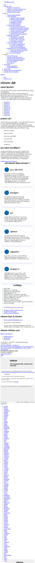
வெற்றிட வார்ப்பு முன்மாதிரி (17, 39)
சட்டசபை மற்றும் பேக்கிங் (13, 53)
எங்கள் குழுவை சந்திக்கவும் (14, 10)
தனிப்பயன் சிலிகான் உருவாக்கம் (19, 50)
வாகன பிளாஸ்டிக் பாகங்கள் (17, 26)
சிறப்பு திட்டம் (10, 63)
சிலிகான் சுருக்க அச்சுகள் (17, 19)
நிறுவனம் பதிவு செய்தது (13, 7)
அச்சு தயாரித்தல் (11, 16)
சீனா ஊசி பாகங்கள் (6, 348)
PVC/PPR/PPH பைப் (12, 67)
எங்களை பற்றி (7, 6)
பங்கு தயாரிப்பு (4, 349)
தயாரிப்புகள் (7, 64)
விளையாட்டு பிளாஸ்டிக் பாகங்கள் (19, 29)
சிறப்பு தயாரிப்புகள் (12, 66)
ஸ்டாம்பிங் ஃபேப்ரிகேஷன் (16, 45)
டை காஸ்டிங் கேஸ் (12, 61)
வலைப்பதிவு (7, 69)
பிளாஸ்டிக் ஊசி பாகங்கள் (14, 25)
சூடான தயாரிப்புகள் (6, 345)
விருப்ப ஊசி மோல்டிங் (28, 346)
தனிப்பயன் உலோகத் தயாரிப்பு (15, 42)
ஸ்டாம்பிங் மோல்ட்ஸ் (15, 23)
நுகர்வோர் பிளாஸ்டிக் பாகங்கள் (18, 34)
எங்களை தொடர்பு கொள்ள (11, 71)
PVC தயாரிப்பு (27, 348)
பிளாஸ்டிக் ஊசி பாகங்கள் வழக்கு (16, 58)
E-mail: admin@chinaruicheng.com (13, 320)
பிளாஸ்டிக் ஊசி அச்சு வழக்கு (15, 57)
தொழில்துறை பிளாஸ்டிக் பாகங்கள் (19, 28)
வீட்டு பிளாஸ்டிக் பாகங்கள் (17, 32)
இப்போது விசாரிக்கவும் (7, 333)
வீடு (5, 4)
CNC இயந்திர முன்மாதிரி (17, 37)
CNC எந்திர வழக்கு (12, 55)
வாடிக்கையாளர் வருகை (13, 12)
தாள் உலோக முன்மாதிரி (16, 41)
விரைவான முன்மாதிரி (13, 35)
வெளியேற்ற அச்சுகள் (16, 22)
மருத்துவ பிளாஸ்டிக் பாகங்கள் (18, 31)
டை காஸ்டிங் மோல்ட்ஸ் (16, 20)
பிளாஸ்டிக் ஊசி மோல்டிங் (13, 15)
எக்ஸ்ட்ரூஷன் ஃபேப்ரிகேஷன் (17, 47)
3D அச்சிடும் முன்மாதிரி (16, 38)
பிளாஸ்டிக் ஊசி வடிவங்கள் (17, 18)
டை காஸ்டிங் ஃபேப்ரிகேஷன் (17, 44)
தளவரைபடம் (15, 345)
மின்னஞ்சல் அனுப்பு (6, 354)
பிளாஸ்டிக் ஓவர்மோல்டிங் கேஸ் (15, 60)
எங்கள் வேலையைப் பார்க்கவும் (9, 161)
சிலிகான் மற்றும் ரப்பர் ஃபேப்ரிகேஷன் (16, 48)
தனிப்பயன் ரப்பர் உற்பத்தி (16, 51)
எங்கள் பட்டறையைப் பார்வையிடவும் (16, 9)
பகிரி (2, 355)
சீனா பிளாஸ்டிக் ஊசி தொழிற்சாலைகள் (11, 346)
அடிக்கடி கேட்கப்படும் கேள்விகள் (12, 70)
